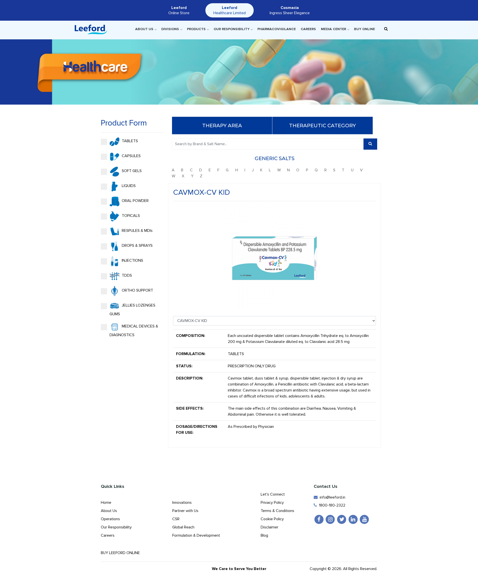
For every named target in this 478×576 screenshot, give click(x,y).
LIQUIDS (128, 185)
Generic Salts (275, 158)
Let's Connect (273, 494)
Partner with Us (185, 510)
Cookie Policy (272, 518)
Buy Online (364, 29)
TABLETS (129, 140)
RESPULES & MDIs (137, 230)
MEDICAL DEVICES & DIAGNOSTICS (134, 330)
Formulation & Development (196, 535)
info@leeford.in (331, 497)
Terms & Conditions (277, 510)
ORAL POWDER (135, 200)
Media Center (333, 29)
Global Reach (183, 527)
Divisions (170, 29)
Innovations (182, 502)
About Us (144, 29)
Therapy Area (222, 125)
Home (106, 502)
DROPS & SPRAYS (137, 245)
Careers (308, 29)
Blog (264, 535)
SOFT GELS (131, 170)
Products (196, 29)
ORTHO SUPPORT (137, 290)
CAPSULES (131, 155)
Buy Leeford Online (122, 552)
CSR (175, 518)
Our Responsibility (231, 29)
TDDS (126, 275)
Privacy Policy (272, 502)
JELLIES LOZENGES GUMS (132, 310)
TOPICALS (130, 215)
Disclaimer (269, 527)
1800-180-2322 (331, 505)
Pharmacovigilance (276, 29)
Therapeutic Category (322, 125)
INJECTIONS (132, 260)
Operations (110, 518)
